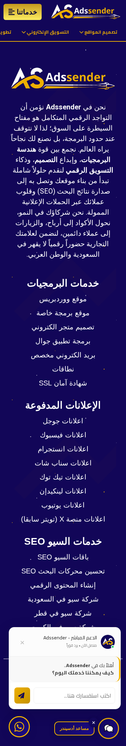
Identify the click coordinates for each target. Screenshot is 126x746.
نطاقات (63, 369)
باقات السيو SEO (63, 557)
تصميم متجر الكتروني (62, 327)
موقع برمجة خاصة (63, 313)
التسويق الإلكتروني (47, 32)
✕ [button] (94, 722)
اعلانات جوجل (63, 421)
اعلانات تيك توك (63, 477)
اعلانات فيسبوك (63, 435)
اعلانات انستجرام (63, 449)
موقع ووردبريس (63, 299)
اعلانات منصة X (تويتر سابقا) (63, 519)
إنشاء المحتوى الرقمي (63, 585)
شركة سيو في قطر (63, 613)
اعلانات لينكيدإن (63, 491)
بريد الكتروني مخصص (63, 355)
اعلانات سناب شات (63, 463)
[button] (108, 728)
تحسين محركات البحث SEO (63, 571)
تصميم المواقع (100, 32)
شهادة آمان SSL (63, 383)
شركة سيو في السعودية (63, 599)
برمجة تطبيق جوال (63, 341)
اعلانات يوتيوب (63, 505)
